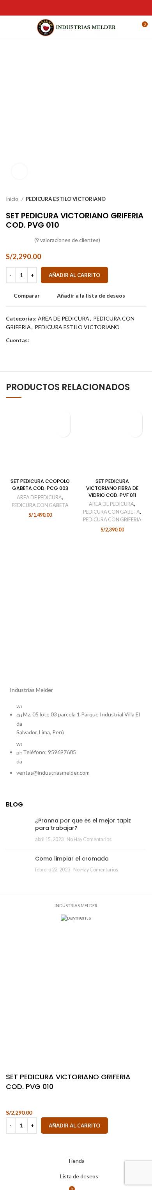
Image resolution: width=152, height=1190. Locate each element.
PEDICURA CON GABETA (40, 505)
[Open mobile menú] (9, 27)
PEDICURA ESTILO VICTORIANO (66, 199)
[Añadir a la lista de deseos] (63, 416)
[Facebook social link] (10, 8)
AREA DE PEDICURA (63, 318)
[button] (63, 430)
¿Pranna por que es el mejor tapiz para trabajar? (83, 824)
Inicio (12, 199)
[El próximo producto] (142, 199)
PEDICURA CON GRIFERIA (112, 520)
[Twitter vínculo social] (19, 8)
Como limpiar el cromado (72, 858)
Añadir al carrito (74, 275)
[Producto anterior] (127, 199)
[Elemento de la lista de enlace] (76, 743)
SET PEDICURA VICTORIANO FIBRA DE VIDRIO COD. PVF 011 (112, 488)
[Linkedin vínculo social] (37, 8)
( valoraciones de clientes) (67, 240)
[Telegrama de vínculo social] (46, 8)
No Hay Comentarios (89, 839)
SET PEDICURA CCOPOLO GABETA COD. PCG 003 (40, 484)
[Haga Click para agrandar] (19, 171)
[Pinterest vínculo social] (28, 8)
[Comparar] (15, 1143)
